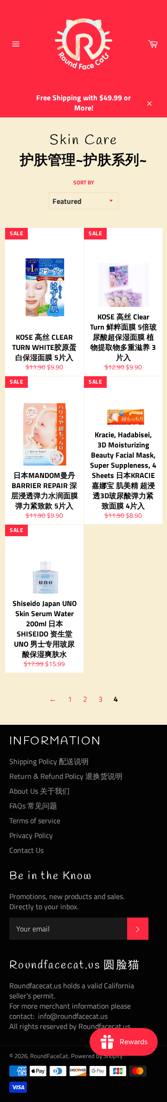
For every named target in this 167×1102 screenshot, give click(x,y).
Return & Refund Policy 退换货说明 (65, 776)
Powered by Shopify (96, 1055)
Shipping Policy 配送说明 (49, 761)
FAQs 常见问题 (33, 805)
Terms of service (34, 820)
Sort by (83, 183)
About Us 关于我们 (39, 790)
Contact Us (26, 850)
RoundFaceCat (49, 1055)
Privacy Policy (31, 835)
